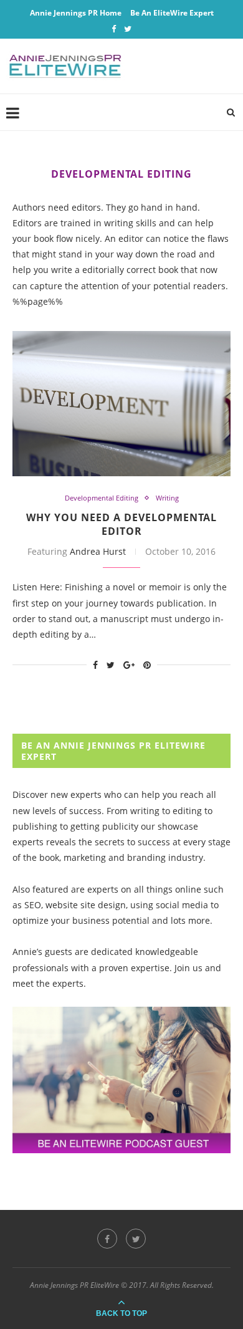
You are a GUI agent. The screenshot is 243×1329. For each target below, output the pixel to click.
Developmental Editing (101, 498)
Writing (167, 498)
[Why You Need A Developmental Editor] (121, 403)
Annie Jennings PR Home (76, 12)
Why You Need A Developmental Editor (121, 524)
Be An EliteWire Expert (172, 12)
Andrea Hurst (98, 551)
